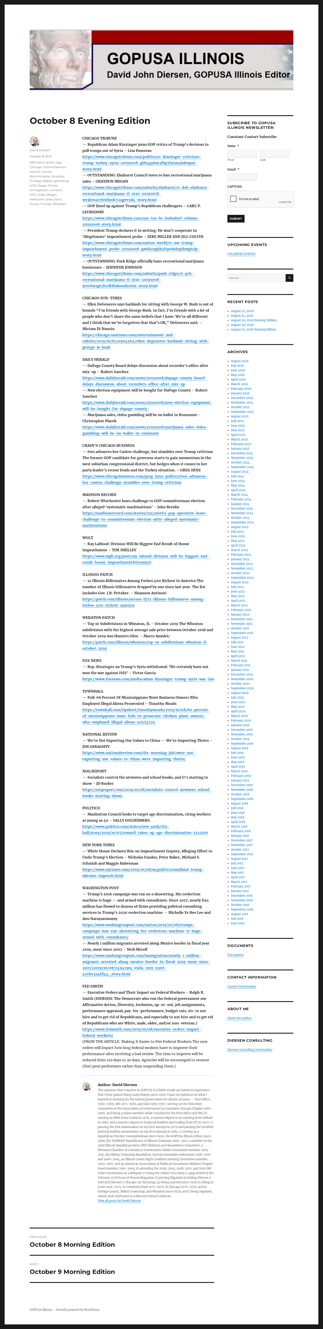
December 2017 (241, 840)
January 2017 (240, 891)
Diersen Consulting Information (249, 1050)
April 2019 (238, 767)
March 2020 (239, 716)
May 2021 (237, 651)
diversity (58, 176)
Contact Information (241, 986)
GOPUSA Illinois (41, 1310)
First (231, 159)
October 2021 (240, 628)
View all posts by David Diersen (119, 1201)
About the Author (239, 1018)
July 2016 (237, 919)
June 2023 (238, 536)
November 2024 (242, 458)
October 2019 (240, 739)
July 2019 (237, 753)
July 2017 (237, 863)
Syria (57, 199)
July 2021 (237, 642)
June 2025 (238, 425)
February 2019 (241, 776)
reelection (37, 199)
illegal (42, 185)
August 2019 (239, 748)
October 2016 (240, 905)
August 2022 (240, 582)
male (41, 194)
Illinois (52, 185)
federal (48, 181)
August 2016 (239, 914)
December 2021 (241, 619)
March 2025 (239, 439)
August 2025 (240, 416)
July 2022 (237, 587)
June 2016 (238, 923)
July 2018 (237, 808)
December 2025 (242, 398)
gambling (61, 181)
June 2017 (238, 868)
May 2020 (238, 707)
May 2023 (237, 541)
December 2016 (242, 896)
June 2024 (238, 481)
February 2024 (241, 499)
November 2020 (242, 679)
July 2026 (237, 366)
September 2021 (242, 633)
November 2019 (242, 734)
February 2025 (241, 444)
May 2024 (238, 485)
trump (34, 204)
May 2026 (238, 375)
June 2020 (238, 702)
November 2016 (242, 900)
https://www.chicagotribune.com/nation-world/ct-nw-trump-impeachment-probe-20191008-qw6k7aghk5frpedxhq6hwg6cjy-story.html (141, 249)
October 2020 (240, 684)
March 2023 (239, 550)
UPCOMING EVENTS (241, 254)
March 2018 (239, 826)
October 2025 (240, 407)
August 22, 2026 (242, 311)
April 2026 (238, 379)
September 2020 (242, 688)
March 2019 (239, 771)
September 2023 (242, 522)
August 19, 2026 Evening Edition (253, 329)
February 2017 (241, 886)
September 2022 (242, 578)
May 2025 (238, 430)
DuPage (36, 181)
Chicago (36, 167)
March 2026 (239, 384)
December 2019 (242, 730)
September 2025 (242, 412)
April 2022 (238, 601)
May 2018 (237, 817)
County (47, 171)
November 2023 (242, 513)
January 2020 (240, 725)
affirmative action (42, 162)
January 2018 (240, 836)
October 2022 (240, 573)
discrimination (40, 176)
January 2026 (240, 393)
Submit (236, 218)
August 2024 (240, 472)
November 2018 (242, 790)
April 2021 (238, 656)
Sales (49, 199)
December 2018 (241, 785)
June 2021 (238, 647)
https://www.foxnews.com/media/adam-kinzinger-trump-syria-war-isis (148, 679)
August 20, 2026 (242, 325)
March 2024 (239, 495)
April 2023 (238, 545)
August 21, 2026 (242, 316)
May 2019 (237, 762)
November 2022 (242, 568)
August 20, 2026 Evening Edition (254, 320)
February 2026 (241, 389)
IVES (33, 194)
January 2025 (240, 449)
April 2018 (238, 822)
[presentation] (260, 199)
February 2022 (241, 610)
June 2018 (238, 813)
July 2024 (237, 476)
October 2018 (240, 794)
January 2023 (240, 559)
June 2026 (238, 370)
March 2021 (239, 661)
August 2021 (239, 637)
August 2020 (240, 693)
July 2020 (237, 697)
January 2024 (240, 504)
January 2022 (240, 614)
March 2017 (239, 882)
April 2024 (238, 490)
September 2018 (242, 799)
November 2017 (242, 845)
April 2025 (238, 435)
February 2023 (241, 555)
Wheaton (59, 204)
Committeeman (54, 167)
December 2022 (242, 564)
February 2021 (241, 665)
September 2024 (242, 467)
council (35, 171)
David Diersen (40, 150)
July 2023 (237, 531)
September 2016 (242, 909)
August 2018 (239, 803)
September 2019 (242, 743)
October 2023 (240, 518)
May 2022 (238, 596)
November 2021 (242, 624)
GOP (33, 185)
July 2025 (237, 421)
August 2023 (239, 527)
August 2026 (240, 361)
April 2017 (238, 877)
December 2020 (242, 674)
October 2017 (240, 849)
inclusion (55, 190)
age (59, 162)
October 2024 (240, 462)
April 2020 (238, 711)
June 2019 (238, 757)
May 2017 (237, 873)
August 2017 (239, 859)
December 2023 (242, 508)
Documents (235, 955)
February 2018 (241, 831)
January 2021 (240, 670)
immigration (39, 190)
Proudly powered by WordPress (78, 1310)
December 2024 (242, 453)
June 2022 (238, 591)
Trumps (45, 204)
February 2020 (241, 720)
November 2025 (242, 402)
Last (263, 159)
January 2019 (240, 780)
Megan (51, 194)
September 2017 (242, 854)
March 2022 (239, 605)
